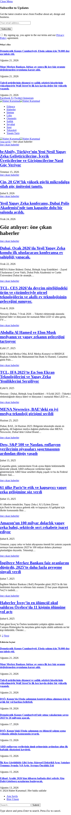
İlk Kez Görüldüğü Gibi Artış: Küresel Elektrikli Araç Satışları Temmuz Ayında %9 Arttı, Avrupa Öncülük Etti (35, 764)
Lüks (9, 115)
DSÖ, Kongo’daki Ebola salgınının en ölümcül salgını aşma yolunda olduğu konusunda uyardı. (33, 732)
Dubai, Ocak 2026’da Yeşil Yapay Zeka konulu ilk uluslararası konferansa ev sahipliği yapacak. (32, 252)
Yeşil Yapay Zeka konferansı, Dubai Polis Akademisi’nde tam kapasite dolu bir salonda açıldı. (34, 207)
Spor (9, 127)
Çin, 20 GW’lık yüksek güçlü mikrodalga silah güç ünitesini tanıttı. (35, 184)
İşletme (10, 112)
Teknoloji (12, 130)
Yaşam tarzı (13, 133)
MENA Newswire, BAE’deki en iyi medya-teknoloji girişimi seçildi (29, 411)
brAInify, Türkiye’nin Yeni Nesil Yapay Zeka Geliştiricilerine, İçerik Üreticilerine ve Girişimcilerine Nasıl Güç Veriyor (33, 158)
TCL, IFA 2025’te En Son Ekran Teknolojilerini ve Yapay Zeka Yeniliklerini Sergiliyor (27, 376)
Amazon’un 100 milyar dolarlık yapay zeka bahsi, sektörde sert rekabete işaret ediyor (34, 527)
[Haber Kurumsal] (20, 101)
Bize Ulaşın (13, 799)
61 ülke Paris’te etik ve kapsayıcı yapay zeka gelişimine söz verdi (33, 489)
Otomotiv (12, 118)
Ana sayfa (5, 141)
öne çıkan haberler (9, 144)
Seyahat (11, 124)
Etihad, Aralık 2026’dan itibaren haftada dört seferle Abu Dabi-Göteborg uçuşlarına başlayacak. (32, 780)
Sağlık (10, 121)
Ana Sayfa (12, 796)
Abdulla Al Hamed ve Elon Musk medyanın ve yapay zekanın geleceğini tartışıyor (32, 336)
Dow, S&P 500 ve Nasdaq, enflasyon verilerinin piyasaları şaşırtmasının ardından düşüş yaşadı (30, 449)
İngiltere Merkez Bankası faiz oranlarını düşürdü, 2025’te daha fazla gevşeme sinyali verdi (34, 567)
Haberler (11, 109)
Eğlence (11, 106)
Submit (36, 805)
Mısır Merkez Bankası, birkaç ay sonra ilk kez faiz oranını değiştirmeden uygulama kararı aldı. (32, 68)
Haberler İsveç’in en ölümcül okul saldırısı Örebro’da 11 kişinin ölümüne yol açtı (33, 607)
